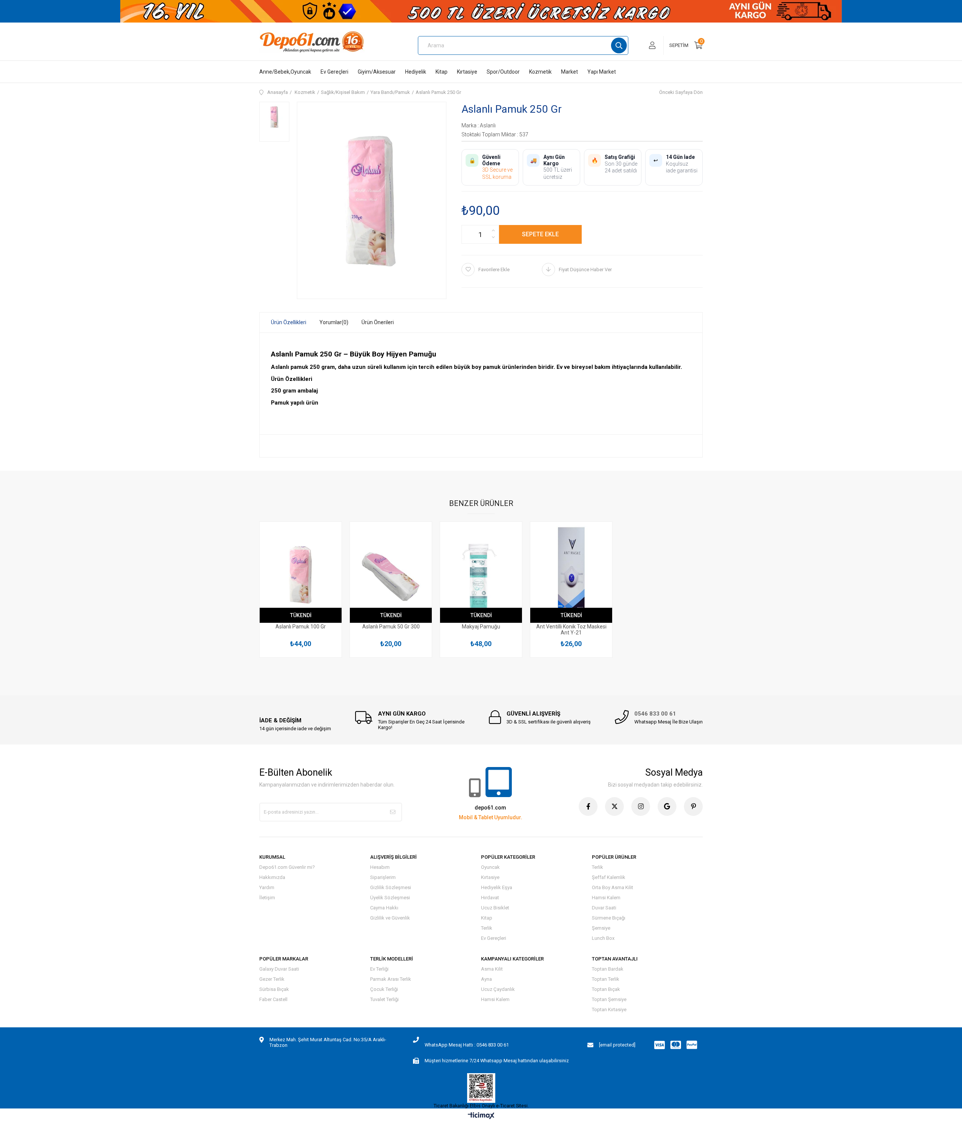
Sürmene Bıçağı (608, 918)
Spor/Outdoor (503, 72)
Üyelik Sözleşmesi (390, 897)
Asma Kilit (492, 969)
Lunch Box (603, 938)
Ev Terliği (379, 969)
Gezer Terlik (271, 979)
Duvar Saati (604, 908)
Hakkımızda (272, 877)
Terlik (486, 928)
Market (569, 72)
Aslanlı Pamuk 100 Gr (300, 627)
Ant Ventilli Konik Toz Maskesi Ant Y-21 (571, 630)
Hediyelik (415, 72)
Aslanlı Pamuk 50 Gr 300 (391, 627)
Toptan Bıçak (606, 989)
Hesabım (380, 867)
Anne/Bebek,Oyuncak (285, 72)
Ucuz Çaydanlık (498, 989)
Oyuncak (490, 867)
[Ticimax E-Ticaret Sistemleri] (481, 1116)
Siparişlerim (383, 877)
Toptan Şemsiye (609, 999)
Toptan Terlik (605, 979)
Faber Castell (273, 999)
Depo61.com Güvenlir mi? (287, 867)
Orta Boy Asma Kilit (612, 887)
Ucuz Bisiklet (495, 908)
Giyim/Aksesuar (377, 72)
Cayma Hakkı (384, 908)
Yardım (266, 887)
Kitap (442, 72)
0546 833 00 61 (655, 713)
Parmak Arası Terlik (390, 979)
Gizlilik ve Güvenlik (390, 918)
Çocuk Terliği (384, 989)
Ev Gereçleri (334, 72)
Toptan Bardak (607, 969)
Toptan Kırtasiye (609, 1009)
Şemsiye (601, 928)
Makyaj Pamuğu (481, 627)
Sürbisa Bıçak (274, 989)
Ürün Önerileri (378, 322)
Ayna (486, 979)
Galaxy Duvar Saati (279, 969)
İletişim (267, 897)
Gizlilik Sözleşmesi (390, 887)
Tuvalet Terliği (384, 999)
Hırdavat (490, 897)
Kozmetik (540, 72)
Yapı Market (601, 72)
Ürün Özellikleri (288, 322)
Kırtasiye (467, 72)
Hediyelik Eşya (496, 887)
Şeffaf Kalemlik (608, 877)
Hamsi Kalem (606, 897)
